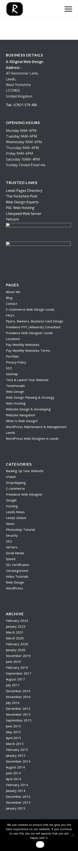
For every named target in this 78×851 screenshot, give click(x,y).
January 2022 (15, 626)
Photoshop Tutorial (20, 529)
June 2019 (13, 661)
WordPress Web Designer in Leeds (32, 438)
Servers (12, 547)
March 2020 (15, 638)
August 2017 (15, 679)
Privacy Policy (16, 362)
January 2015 (15, 755)
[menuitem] (66, 9)
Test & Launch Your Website (27, 380)
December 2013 (18, 796)
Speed (10, 559)
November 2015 (18, 714)
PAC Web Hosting (20, 207)
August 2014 (15, 767)
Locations (13, 339)
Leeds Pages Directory (24, 190)
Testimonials (15, 385)
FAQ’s (10, 315)
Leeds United (16, 518)
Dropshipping (16, 482)
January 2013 (15, 808)
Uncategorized (17, 570)
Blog (9, 297)
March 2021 (15, 632)
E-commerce (15, 488)
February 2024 (17, 620)
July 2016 (13, 702)
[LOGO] (32, 9)
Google (11, 500)
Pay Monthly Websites (22, 344)
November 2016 (18, 697)
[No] (72, 835)
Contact (11, 303)
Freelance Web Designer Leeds (29, 333)
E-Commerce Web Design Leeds (30, 309)
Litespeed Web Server (23, 213)
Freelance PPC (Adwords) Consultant (33, 327)
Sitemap (12, 374)
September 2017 (18, 673)
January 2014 (15, 790)
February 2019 (17, 667)
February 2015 (17, 749)
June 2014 (13, 773)
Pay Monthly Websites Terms (28, 350)
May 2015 (13, 732)
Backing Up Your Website (25, 471)
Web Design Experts (22, 202)
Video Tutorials (17, 576)
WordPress (14, 588)
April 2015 (13, 738)
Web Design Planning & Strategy (30, 397)
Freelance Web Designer (24, 494)
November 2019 (18, 656)
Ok (40, 844)
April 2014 (13, 779)
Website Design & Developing (28, 409)
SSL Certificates (17, 564)
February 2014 (17, 785)
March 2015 (15, 744)
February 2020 (17, 644)
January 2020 (15, 650)
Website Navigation (20, 415)
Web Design (15, 391)
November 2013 (18, 802)
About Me (13, 292)
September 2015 (18, 720)
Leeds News (15, 512)
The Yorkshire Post (21, 196)
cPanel (11, 476)
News (10, 523)
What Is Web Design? (22, 421)
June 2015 (13, 726)
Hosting (12, 506)
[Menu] (66, 9)
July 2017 (13, 685)
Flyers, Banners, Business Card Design (34, 321)
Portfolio (12, 356)
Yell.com (12, 219)
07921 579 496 (25, 105)
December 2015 (18, 708)
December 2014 (18, 761)
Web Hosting (16, 403)
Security (12, 535)
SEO (9, 368)
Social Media (15, 553)
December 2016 (18, 691)
